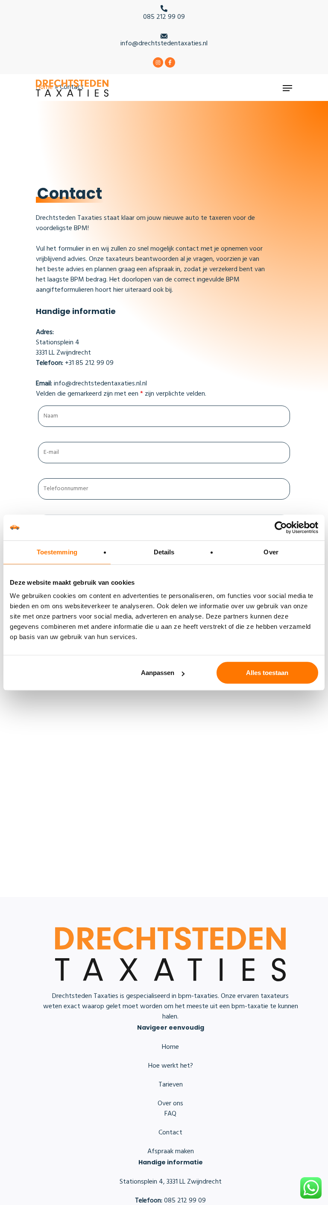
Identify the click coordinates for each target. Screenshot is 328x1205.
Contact (170, 1132)
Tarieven (170, 1084)
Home (170, 1047)
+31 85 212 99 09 (75, 363)
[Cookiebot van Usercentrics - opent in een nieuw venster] (280, 527)
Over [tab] (271, 552)
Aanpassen (157, 672)
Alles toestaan (267, 672)
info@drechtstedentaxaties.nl (164, 43)
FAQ (170, 1113)
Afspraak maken (170, 1151)
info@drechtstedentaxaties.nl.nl (91, 383)
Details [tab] (164, 552)
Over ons (170, 1103)
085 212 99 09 (164, 17)
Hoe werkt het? (170, 1066)
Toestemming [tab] (57, 552)
